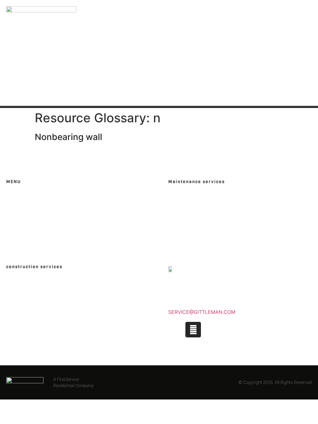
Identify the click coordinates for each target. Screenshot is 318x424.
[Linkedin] (210, 329)
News (13, 238)
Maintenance (185, 195)
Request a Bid (23, 301)
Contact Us (20, 216)
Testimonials (185, 238)
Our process (184, 216)
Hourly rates (185, 206)
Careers (16, 206)
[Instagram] (193, 329)
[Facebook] (176, 329)
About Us (17, 227)
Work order (183, 227)
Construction (24, 280)
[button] (307, 53)
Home (13, 195)
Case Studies (22, 291)
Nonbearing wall (68, 137)
